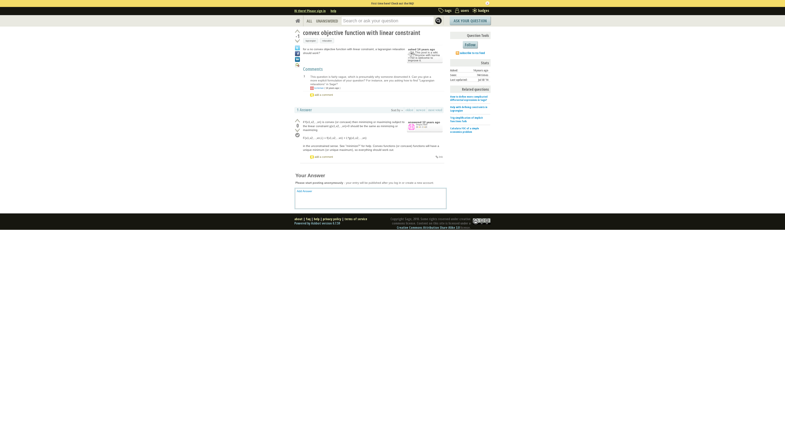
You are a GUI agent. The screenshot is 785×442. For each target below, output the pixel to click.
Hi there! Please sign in (310, 11)
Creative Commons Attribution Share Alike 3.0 (428, 227)
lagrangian (311, 40)
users (465, 10)
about (298, 219)
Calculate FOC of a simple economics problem (464, 130)
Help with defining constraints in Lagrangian (468, 108)
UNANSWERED (327, 21)
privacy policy (332, 219)
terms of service (355, 219)
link (441, 157)
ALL (309, 21)
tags (448, 10)
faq (308, 219)
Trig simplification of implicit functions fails (466, 119)
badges (483, 10)
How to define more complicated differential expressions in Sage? (469, 98)
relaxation (327, 40)
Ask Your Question (470, 21)
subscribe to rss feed (472, 53)
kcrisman (319, 88)
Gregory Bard (421, 125)
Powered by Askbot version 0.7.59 (317, 223)
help (333, 11)
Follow (470, 44)
